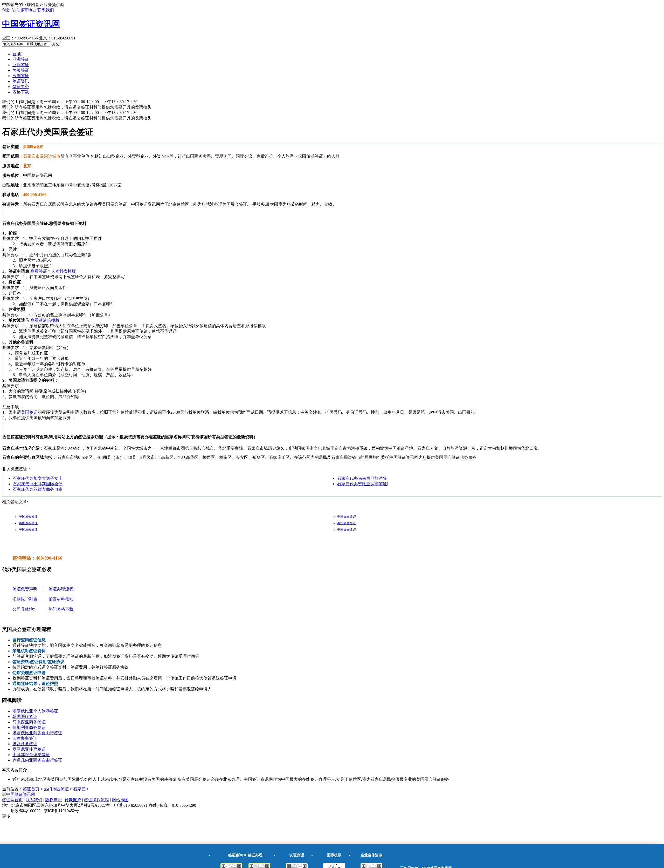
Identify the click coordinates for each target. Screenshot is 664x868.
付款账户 (73, 800)
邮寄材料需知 (61, 599)
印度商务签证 (24, 738)
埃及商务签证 (24, 744)
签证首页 (31, 789)
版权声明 (53, 800)
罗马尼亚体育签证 (29, 749)
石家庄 (79, 789)
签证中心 (20, 86)
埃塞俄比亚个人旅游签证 (35, 711)
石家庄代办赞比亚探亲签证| (362, 484)
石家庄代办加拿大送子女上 (38, 478)
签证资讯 (20, 81)
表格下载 (20, 92)
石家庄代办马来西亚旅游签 (362, 478)
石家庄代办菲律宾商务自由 (38, 489)
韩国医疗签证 (24, 716)
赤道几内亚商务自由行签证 (37, 760)
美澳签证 (20, 70)
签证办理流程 (60, 589)
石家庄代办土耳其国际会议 (38, 484)
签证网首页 (12, 800)
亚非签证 (20, 65)
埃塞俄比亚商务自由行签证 (37, 733)
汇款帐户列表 (25, 599)
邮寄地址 (28, 10)
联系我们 (45, 10)
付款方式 (10, 10)
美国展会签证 (28, 517)
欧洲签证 (20, 75)
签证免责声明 (25, 589)
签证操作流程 (96, 800)
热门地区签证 (56, 789)
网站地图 (120, 800)
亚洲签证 (20, 59)
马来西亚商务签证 (29, 722)
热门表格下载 (60, 609)
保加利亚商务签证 (29, 727)
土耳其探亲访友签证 (31, 754)
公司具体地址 (25, 609)
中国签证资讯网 (31, 24)
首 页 (17, 54)
